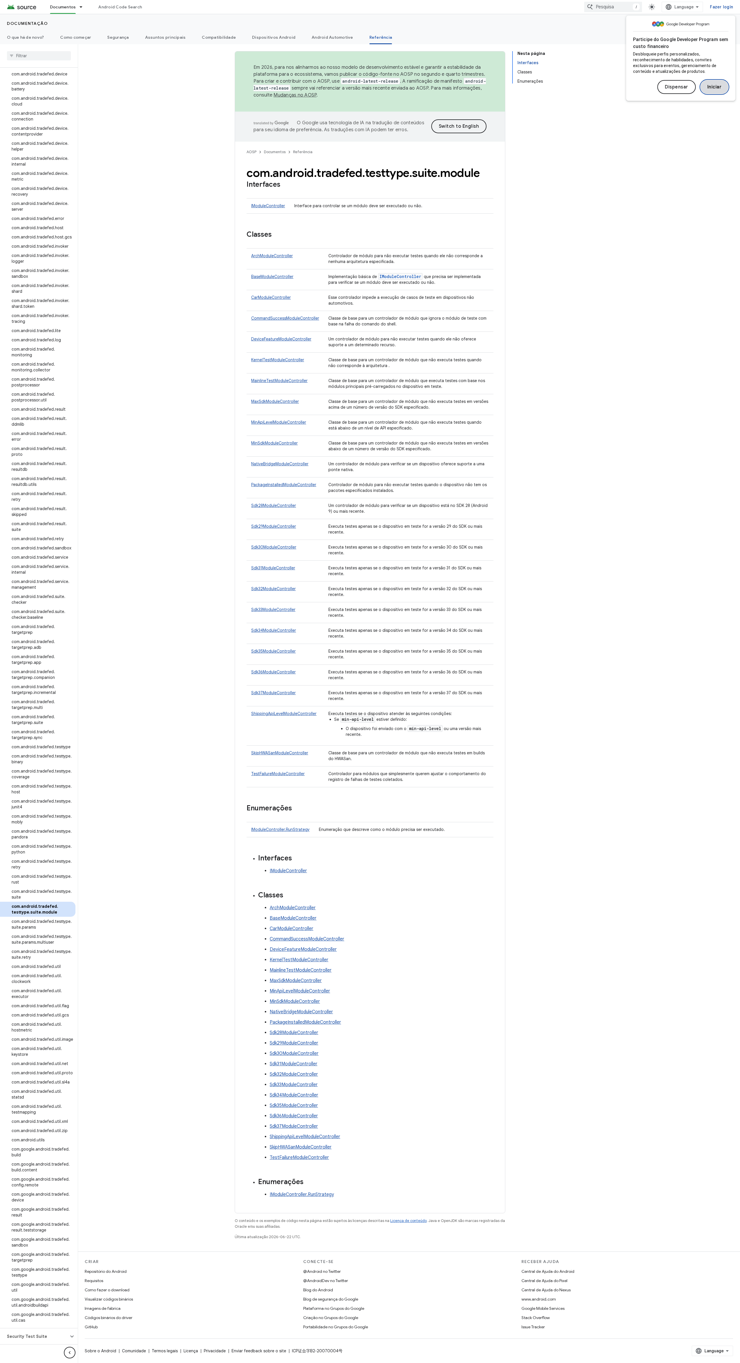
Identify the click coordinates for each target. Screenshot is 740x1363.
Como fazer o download (107, 1289)
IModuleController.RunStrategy (280, 829)
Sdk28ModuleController (273, 505)
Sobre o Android (100, 1351)
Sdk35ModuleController (273, 651)
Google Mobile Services (543, 1308)
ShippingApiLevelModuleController (284, 713)
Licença (191, 1351)
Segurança (118, 37)
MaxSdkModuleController (275, 401)
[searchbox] (39, 55)
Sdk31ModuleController (273, 568)
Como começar (75, 37)
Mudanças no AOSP (295, 95)
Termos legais (165, 1351)
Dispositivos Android (273, 37)
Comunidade (134, 1351)
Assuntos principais (165, 37)
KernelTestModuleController (277, 359)
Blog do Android (318, 1289)
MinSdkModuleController (274, 443)
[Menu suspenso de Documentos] (83, 7)
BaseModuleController (272, 276)
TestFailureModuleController (278, 773)
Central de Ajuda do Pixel (544, 1280)
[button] (34, 1336)
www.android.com (538, 1299)
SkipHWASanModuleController (279, 752)
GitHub (91, 1326)
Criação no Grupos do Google (330, 1317)
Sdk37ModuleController (273, 692)
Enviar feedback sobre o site (259, 1351)
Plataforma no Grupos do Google (333, 1308)
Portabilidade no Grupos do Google (335, 1326)
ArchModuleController (272, 255)
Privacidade (215, 1351)
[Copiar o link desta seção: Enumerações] (298, 808)
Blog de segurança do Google (330, 1299)
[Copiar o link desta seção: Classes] (277, 235)
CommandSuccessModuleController (285, 318)
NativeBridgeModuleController (279, 463)
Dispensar (676, 87)
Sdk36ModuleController (273, 672)
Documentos (63, 7)
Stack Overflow (535, 1317)
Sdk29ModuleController (273, 526)
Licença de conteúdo (408, 1220)
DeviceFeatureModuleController (281, 339)
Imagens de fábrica (103, 1308)
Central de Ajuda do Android (547, 1271)
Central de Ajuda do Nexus (546, 1289)
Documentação (27, 23)
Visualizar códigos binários (109, 1299)
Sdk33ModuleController (273, 609)
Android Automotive (332, 37)
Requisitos (94, 1280)
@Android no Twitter (322, 1271)
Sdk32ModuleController (273, 588)
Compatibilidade (219, 37)
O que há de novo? (25, 37)
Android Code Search (120, 7)
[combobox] (613, 7)
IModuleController (268, 205)
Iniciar (714, 87)
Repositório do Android (106, 1271)
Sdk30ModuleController (273, 547)
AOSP (251, 151)
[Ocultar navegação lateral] (69, 1352)
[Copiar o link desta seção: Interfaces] (286, 185)
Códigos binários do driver (108, 1317)
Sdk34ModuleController (273, 630)
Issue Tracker (533, 1326)
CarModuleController (271, 297)
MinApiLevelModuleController (278, 422)
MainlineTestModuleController (279, 380)
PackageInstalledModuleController (283, 484)
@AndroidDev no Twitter (325, 1280)
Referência (380, 37)
